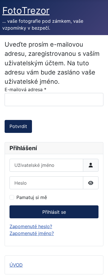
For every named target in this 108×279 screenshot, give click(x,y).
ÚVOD (16, 265)
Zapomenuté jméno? (32, 233)
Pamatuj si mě (31, 197)
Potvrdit (18, 126)
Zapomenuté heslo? (31, 226)
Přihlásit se (54, 212)
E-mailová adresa (25, 89)
